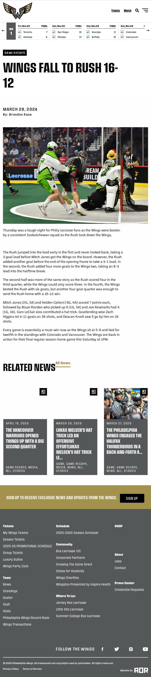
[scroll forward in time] (148, 31)
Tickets (115, 10)
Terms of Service (32, 669)
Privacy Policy (11, 669)
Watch (127, 10)
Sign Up (132, 498)
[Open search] (137, 11)
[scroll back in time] (3, 31)
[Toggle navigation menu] (145, 10)
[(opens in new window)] (102, 649)
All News (62, 363)
